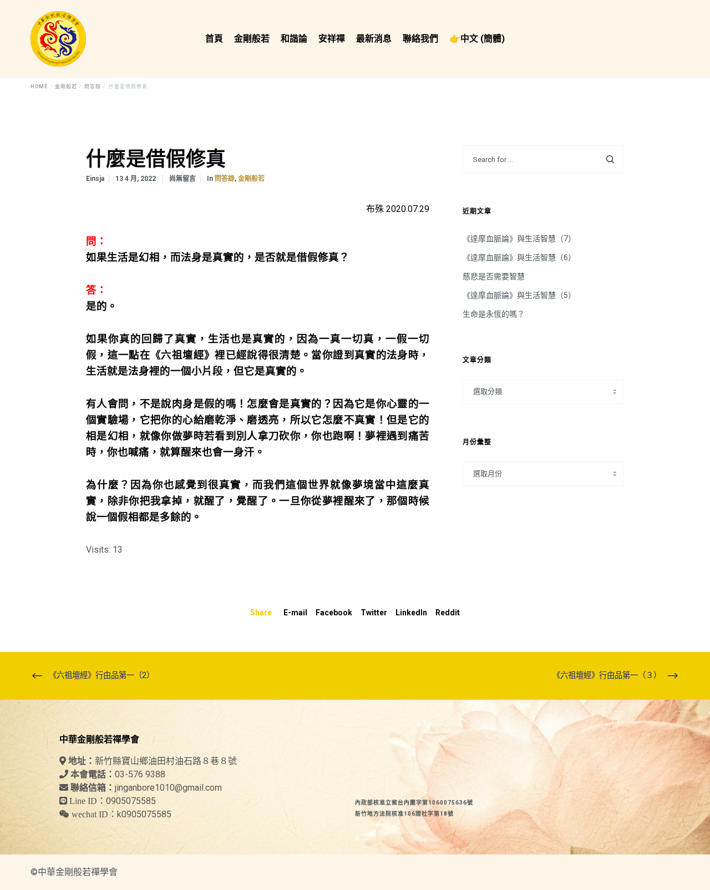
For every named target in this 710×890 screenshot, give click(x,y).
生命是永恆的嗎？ (494, 314)
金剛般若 (251, 179)
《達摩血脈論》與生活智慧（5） (519, 295)
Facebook (334, 612)
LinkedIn (411, 612)
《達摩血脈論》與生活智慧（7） (519, 238)
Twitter (374, 612)
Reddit (447, 612)
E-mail (295, 612)
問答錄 (225, 179)
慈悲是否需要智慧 (494, 276)
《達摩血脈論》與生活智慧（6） (519, 257)
